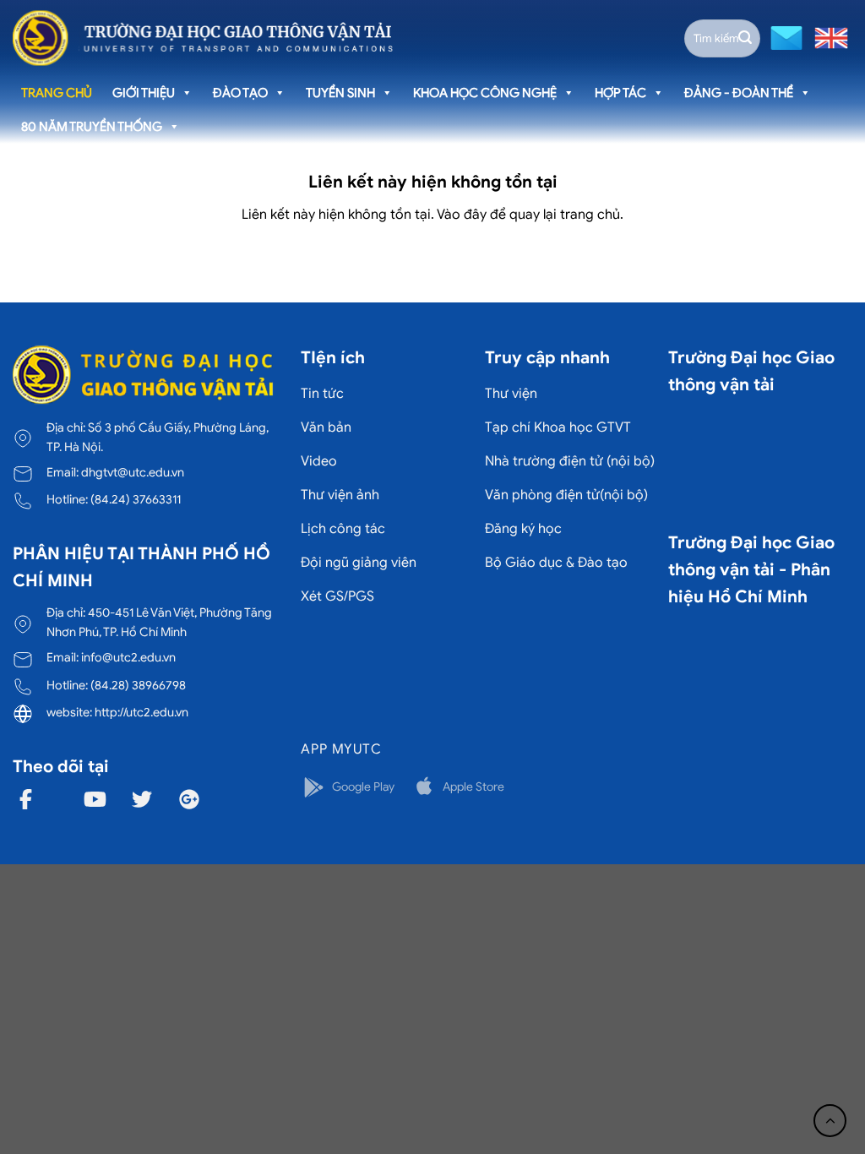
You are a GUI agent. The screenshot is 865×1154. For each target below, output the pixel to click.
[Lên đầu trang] (829, 1120)
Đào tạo (240, 93)
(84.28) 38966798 (138, 685)
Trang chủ (56, 93)
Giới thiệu (143, 93)
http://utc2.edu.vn (141, 712)
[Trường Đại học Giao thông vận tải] (203, 38)
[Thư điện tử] (784, 37)
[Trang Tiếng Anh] (828, 37)
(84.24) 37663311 (135, 499)
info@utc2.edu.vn (128, 657)
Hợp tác (620, 93)
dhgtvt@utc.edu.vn (132, 472)
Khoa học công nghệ (485, 93)
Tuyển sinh (340, 93)
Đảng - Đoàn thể (738, 93)
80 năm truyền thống (91, 126)
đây (475, 214)
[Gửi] (745, 38)
